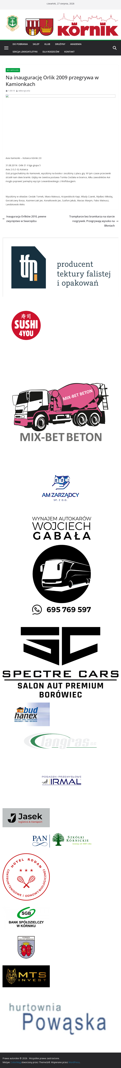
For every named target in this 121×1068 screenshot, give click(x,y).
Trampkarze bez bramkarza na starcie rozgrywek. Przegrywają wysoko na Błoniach (92, 221)
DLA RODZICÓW (51, 51)
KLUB (47, 44)
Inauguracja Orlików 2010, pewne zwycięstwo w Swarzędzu (26, 219)
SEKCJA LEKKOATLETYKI (25, 51)
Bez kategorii (13, 70)
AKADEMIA (75, 44)
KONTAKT (69, 51)
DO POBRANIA (20, 44)
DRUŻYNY (60, 44)
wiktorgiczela (24, 90)
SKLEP (36, 44)
